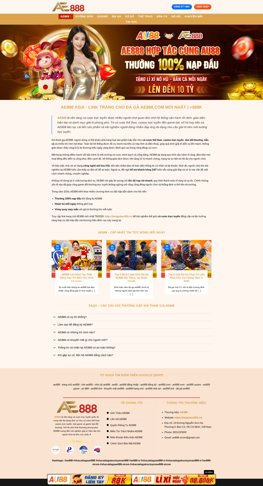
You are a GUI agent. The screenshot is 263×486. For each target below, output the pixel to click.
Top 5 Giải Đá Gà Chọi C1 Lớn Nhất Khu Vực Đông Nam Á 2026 (186, 277)
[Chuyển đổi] (55, 317)
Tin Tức (131, 21)
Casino (102, 16)
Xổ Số (129, 16)
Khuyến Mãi (194, 16)
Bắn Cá (162, 16)
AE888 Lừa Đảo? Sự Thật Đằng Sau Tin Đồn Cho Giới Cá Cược (76, 277)
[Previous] (51, 271)
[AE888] (68, 7)
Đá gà (116, 16)
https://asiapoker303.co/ (118, 216)
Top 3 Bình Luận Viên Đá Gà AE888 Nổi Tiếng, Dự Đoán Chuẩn (131, 277)
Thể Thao (145, 16)
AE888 (64, 16)
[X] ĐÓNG (209, 472)
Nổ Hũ (176, 16)
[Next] (212, 271)
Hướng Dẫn (84, 16)
